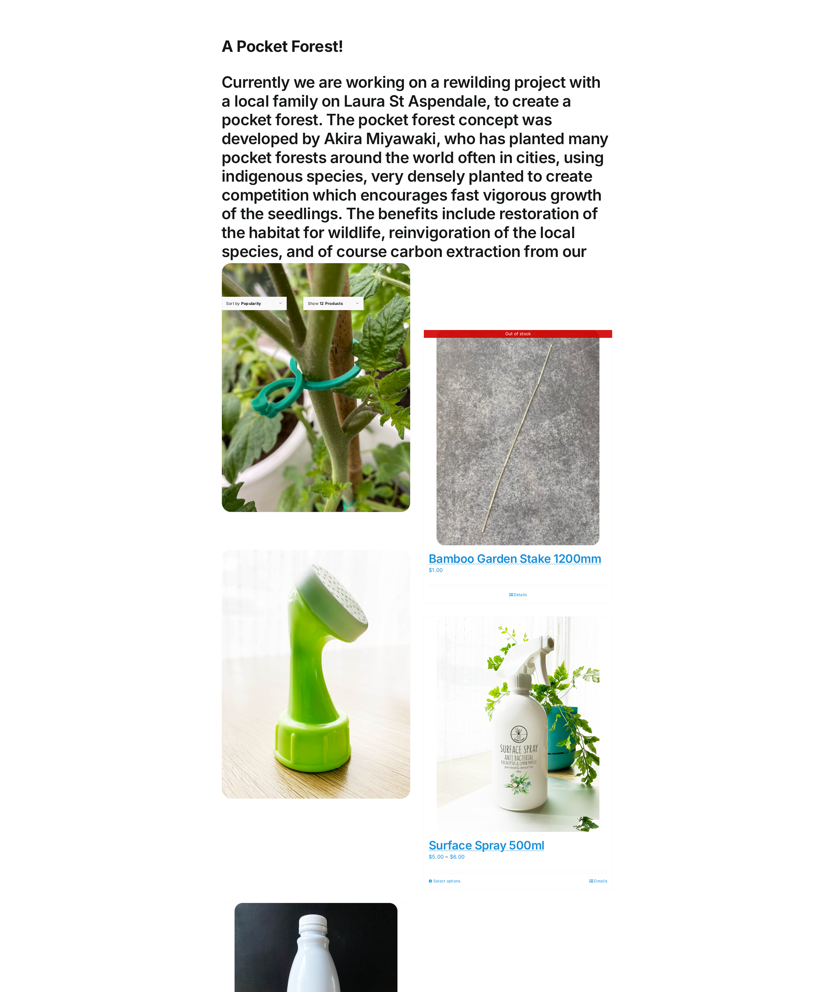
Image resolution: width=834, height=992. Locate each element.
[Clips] (316, 387)
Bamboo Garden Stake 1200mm (515, 558)
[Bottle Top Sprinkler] (316, 674)
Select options (446, 881)
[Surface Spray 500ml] (518, 724)
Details (520, 594)
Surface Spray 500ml (486, 845)
